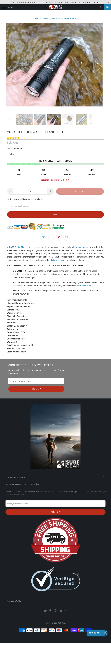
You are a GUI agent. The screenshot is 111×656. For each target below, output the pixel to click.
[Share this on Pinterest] (59, 237)
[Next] (97, 68)
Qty (9, 186)
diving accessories (59, 260)
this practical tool (83, 286)
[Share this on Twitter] (43, 237)
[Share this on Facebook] (51, 237)
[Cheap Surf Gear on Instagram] (60, 611)
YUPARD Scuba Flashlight (18, 247)
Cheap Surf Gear (58, 623)
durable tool (79, 247)
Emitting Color (14, 148)
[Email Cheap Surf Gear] (65, 611)
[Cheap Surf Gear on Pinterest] (55, 611)
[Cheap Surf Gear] (55, 7)
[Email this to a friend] (66, 237)
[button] (13, 138)
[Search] (100, 7)
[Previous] (10, 68)
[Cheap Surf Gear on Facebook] (50, 611)
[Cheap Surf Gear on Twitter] (45, 611)
